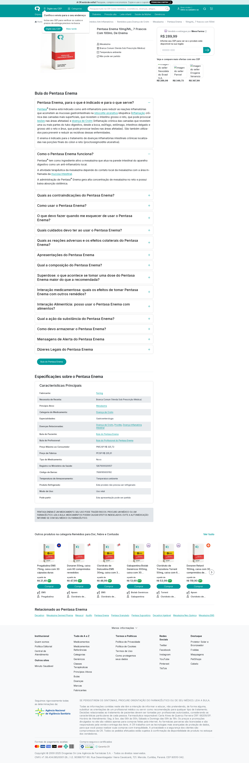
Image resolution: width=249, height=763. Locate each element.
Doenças (78, 681)
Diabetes (96, 14)
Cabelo (194, 663)
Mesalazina (158, 21)
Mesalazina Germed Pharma (60, 615)
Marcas (78, 685)
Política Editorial (43, 646)
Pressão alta (110, 14)
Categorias (79, 654)
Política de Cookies (126, 646)
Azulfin (89, 615)
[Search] (167, 9)
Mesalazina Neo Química (185, 615)
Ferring (99, 393)
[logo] (37, 8)
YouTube (164, 659)
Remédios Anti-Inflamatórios (100, 21)
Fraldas (195, 649)
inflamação (138, 113)
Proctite (118, 425)
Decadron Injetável (162, 615)
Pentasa (42, 109)
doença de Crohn (82, 120)
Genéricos (160, 14)
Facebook (165, 649)
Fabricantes (80, 690)
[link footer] (87, 746)
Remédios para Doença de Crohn (133, 21)
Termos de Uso (124, 651)
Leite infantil (125, 14)
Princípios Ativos (83, 671)
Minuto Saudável (44, 666)
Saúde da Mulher (143, 14)
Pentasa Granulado (120, 615)
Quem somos (42, 641)
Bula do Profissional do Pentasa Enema (114, 440)
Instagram (165, 654)
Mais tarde (71, 28)
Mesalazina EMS (206, 615)
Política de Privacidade (128, 641)
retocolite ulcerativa (106, 113)
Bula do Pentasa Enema (51, 361)
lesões (41, 120)
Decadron (39, 615)
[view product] (49, 553)
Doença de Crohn (104, 412)
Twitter (163, 645)
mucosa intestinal (61, 173)
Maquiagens (197, 654)
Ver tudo (208, 534)
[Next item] (211, 572)
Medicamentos (81, 641)
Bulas (77, 676)
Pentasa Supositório (141, 615)
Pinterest (164, 663)
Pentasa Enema (174, 21)
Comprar (49, 586)
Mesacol (79, 615)
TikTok (163, 668)
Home (40, 21)
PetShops (196, 659)
